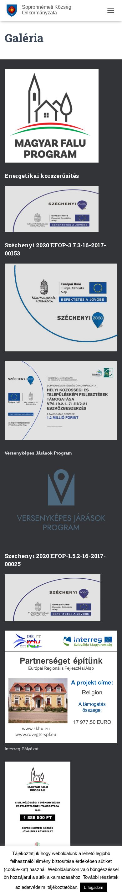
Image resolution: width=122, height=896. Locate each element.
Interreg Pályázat (21, 748)
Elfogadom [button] (93, 887)
